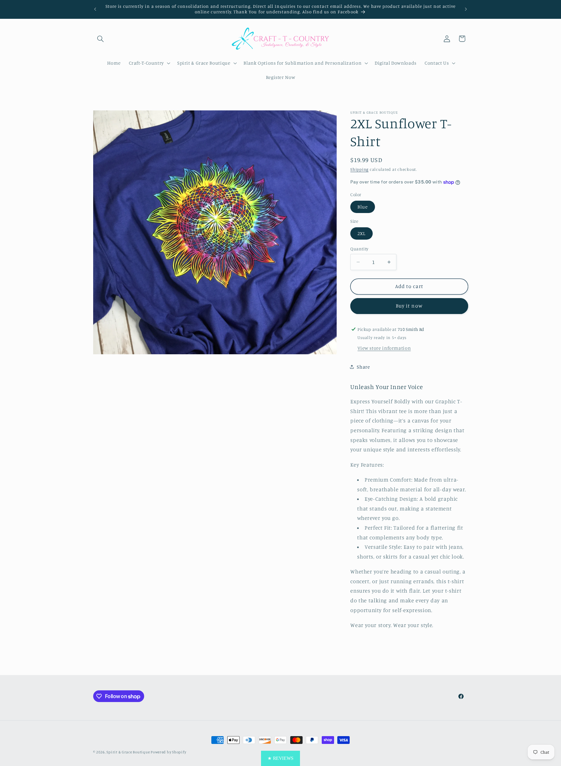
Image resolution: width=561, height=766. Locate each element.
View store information (384, 348)
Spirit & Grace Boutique (128, 752)
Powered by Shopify (168, 752)
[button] (100, 38)
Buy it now (409, 306)
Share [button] (363, 367)
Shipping (359, 169)
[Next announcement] (466, 9)
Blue (362, 206)
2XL (361, 233)
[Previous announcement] (95, 9)
